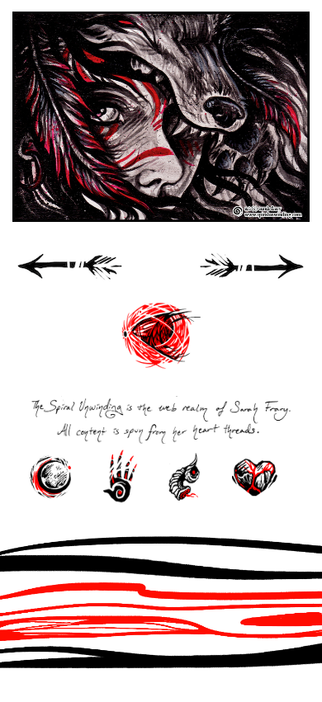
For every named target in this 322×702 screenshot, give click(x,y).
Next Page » (251, 273)
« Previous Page (71, 273)
